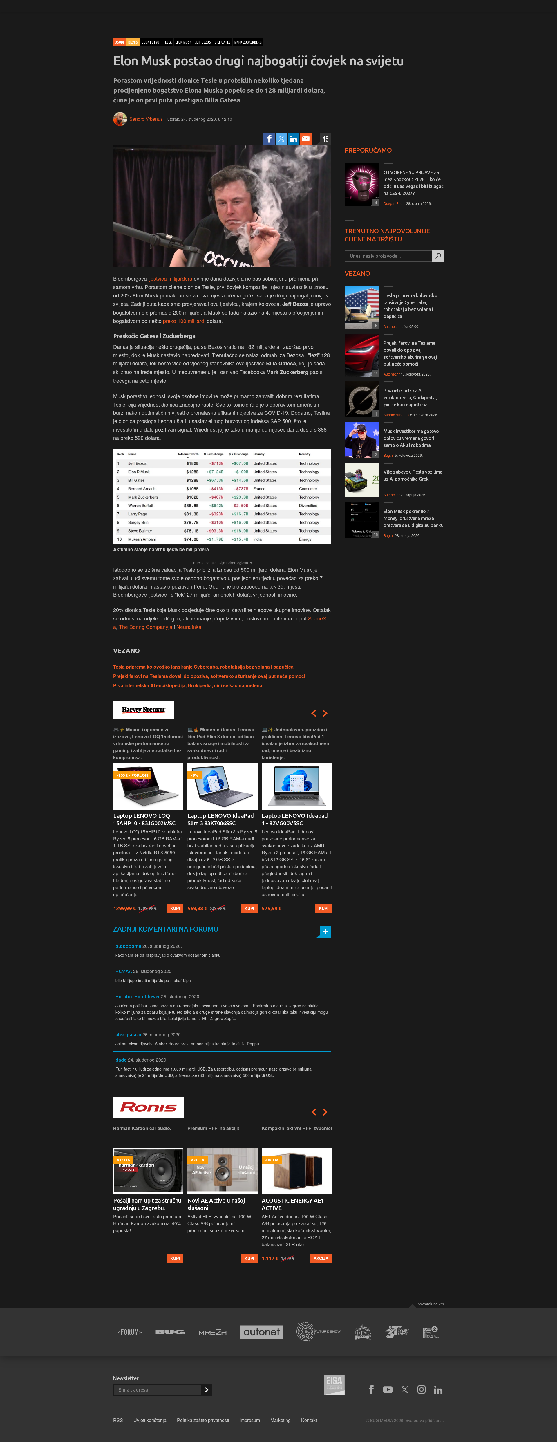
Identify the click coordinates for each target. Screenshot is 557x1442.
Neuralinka (188, 626)
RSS (118, 1420)
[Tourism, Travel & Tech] (397, 1332)
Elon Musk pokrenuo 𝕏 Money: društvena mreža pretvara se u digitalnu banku (413, 518)
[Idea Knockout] (363, 1332)
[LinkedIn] (293, 139)
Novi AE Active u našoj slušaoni (141, 1204)
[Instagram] (421, 1390)
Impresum (250, 1420)
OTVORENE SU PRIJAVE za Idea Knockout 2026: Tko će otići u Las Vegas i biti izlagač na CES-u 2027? (413, 183)
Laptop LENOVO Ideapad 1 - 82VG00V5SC (220, 819)
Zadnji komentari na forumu (165, 929)
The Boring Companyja (145, 626)
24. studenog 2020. (147, 1059)
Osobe (119, 41)
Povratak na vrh (431, 1303)
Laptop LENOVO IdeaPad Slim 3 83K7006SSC (146, 819)
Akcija (246, 1258)
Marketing (280, 1420)
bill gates (223, 41)
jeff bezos (203, 41)
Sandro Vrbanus (146, 118)
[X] (404, 1390)
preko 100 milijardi (184, 320)
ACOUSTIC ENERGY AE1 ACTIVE (218, 1204)
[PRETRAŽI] (438, 256)
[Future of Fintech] (431, 1332)
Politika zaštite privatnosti (203, 1420)
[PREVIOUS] (314, 713)
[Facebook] (269, 139)
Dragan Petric (394, 203)
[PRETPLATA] (206, 1390)
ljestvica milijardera (170, 278)
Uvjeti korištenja (150, 1420)
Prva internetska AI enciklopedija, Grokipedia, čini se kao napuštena (187, 685)
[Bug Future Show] (319, 1332)
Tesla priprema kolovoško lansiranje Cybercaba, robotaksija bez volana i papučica (203, 666)
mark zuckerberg (248, 41)
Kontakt (309, 1420)
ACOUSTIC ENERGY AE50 (294, 1200)
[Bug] (170, 1332)
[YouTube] (387, 1390)
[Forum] (129, 1332)
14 (375, 373)
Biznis (133, 41)
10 (375, 534)
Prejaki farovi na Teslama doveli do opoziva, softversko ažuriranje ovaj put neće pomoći (209, 676)
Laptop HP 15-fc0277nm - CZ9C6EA (295, 819)
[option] (148, 819)
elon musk (183, 41)
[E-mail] (306, 139)
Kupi (175, 908)
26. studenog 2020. (162, 946)
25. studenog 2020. (180, 996)
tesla (167, 41)
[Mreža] (213, 1332)
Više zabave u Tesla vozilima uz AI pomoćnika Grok (413, 475)
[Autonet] (261, 1332)
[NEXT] (325, 713)
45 (325, 138)
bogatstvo (150, 41)
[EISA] (334, 1386)
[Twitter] (281, 139)
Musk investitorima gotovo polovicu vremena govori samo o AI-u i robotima (411, 438)
